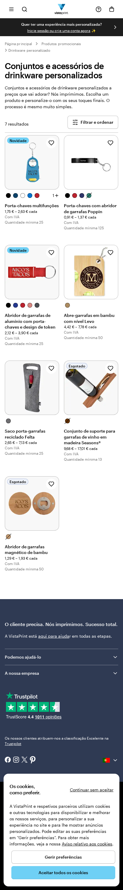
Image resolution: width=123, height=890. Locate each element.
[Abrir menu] (11, 9)
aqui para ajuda (53, 636)
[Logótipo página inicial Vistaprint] (62, 9)
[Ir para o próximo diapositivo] (115, 27)
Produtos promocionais (61, 44)
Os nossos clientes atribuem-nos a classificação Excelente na (56, 741)
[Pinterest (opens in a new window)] (33, 760)
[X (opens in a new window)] (24, 760)
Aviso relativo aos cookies (87, 843)
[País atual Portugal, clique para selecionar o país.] (110, 760)
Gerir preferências (63, 857)
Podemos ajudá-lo (23, 657)
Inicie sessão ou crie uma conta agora (58, 30)
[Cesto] (111, 9)
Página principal (18, 44)
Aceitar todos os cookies (63, 872)
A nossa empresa (22, 673)
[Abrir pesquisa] (24, 9)
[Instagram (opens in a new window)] (16, 760)
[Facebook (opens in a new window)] (8, 760)
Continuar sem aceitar (91, 789)
